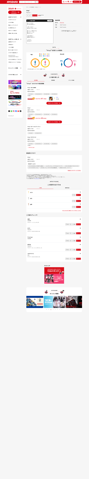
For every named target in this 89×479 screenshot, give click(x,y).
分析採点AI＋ (10, 44)
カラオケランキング (12, 19)
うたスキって (18, 8)
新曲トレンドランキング (13, 25)
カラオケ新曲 (11, 22)
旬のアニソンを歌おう (12, 30)
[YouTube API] (37, 178)
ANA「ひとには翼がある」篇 (36, 247)
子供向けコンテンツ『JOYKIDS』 (14, 62)
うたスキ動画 (11, 47)
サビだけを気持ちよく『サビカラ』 (15, 59)
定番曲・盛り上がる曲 (12, 33)
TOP (27, 7)
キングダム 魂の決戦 (35, 222)
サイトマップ (11, 115)
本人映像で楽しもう (12, 27)
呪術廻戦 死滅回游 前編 (35, 231)
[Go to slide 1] (46, 309)
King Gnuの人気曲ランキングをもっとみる (71, 210)
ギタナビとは (31, 147)
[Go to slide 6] (57, 309)
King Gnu (36, 7)
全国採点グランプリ (12, 41)
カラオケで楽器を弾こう (13, 52)
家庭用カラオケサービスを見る (74, 170)
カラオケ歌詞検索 (31, 7)
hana (57, 97)
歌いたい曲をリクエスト (13, 50)
